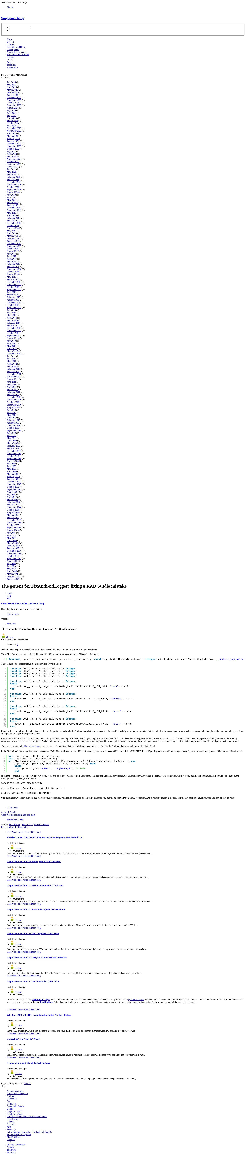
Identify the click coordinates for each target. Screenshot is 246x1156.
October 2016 (13, 271)
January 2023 (13, 141)
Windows (11, 1152)
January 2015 (13, 300)
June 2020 (11, 197)
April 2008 (12, 471)
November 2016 (14, 269)
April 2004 (12, 571)
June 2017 (11, 256)
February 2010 (13, 420)
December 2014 (14, 302)
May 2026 (11, 85)
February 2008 (13, 476)
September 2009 (14, 430)
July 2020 (11, 195)
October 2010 (13, 402)
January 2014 (13, 325)
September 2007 (14, 489)
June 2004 (11, 566)
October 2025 (13, 102)
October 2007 (13, 487)
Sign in (10, 7)
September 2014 (14, 307)
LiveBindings (46, 1002)
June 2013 (11, 343)
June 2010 (11, 412)
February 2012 (13, 369)
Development (13, 49)
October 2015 (13, 287)
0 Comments (12, 807)
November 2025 (14, 100)
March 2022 (12, 156)
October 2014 (13, 305)
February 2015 (13, 297)
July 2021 (11, 169)
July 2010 (11, 410)
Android (5, 812)
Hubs (9, 39)
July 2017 (11, 254)
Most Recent (14, 824)
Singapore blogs (12, 18)
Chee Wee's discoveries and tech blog (22, 603)
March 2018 (12, 236)
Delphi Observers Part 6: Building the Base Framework (34, 861)
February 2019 (13, 218)
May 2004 (11, 568)
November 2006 (14, 507)
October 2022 (13, 149)
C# (8, 1101)
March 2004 (12, 574)
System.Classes (136, 1000)
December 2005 (14, 520)
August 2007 (13, 492)
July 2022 (11, 151)
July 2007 (11, 494)
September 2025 (14, 105)
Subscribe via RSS (15, 819)
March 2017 (12, 261)
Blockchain (12, 1098)
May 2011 (11, 384)
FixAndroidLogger (32, 746)
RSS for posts (13, 614)
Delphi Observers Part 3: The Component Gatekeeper (33, 933)
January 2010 (13, 423)
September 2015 (14, 289)
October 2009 (13, 428)
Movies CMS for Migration (19, 1134)
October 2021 (13, 161)
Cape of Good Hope (16, 47)
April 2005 (12, 540)
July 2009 (11, 433)
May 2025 (11, 115)
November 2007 (14, 484)
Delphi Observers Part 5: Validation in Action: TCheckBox (35, 885)
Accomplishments (15, 1091)
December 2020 (14, 182)
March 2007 (12, 499)
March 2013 (12, 351)
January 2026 (13, 95)
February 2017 (13, 264)
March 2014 (12, 320)
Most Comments (41, 824)
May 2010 (11, 415)
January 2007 (13, 504)
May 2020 (11, 200)
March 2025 (12, 120)
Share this (11, 623)
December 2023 (14, 128)
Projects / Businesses (16, 1144)
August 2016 (13, 274)
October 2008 (13, 456)
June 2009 (11, 435)
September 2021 (14, 164)
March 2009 (12, 443)
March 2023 (12, 136)
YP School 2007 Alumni (18, 54)
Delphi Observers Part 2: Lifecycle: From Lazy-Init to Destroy (37, 957)
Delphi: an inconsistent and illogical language (28, 1063)
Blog (9, 595)
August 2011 (12, 379)
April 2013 (12, 348)
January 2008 (13, 479)
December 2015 (14, 282)
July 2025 (11, 110)
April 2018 (12, 233)
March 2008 (12, 474)
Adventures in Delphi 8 (17, 1093)
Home (9, 593)
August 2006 (13, 512)
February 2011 (13, 392)
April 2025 (12, 118)
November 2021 (14, 159)
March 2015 (12, 294)
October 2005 (13, 525)
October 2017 (13, 248)
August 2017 (13, 251)
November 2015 (14, 284)
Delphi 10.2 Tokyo (41, 999)
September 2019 (14, 210)
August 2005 (13, 530)
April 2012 (12, 364)
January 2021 (13, 179)
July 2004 (11, 563)
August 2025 (13, 108)
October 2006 (13, 510)
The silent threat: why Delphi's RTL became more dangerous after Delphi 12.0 (44, 837)
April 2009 (12, 440)
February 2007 (13, 502)
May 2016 (11, 277)
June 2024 (11, 125)
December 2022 (14, 143)
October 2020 (13, 187)
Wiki (9, 598)
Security (10, 1147)
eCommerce (12, 67)
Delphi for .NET (14, 1111)
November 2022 (14, 146)
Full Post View (21, 827)
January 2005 (13, 548)
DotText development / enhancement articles (27, 1116)
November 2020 (14, 184)
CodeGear (11, 1104)
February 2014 (13, 323)
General (10, 1121)
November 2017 (14, 246)
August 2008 (13, 461)
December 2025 (14, 97)
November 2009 (14, 425)
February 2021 (13, 177)
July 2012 (11, 356)
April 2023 (12, 133)
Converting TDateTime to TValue (23, 1039)
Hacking (11, 1124)
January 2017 (13, 266)
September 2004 (14, 558)
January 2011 (13, 394)
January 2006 (13, 517)
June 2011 (11, 382)
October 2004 (13, 556)
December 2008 (14, 451)
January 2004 (13, 579)
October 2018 (13, 225)
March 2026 (12, 90)
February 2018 (13, 238)
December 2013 (14, 328)
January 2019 (13, 220)
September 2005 (14, 528)
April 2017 (12, 259)
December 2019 (14, 207)
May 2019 (11, 213)
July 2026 (11, 82)
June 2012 (11, 358)
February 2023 (13, 138)
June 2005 (11, 535)
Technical (11, 65)
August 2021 (13, 166)
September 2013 (14, 335)
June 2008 (11, 466)
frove (9, 59)
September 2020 (14, 189)
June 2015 (11, 292)
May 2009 (11, 438)
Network (11, 1139)
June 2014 (11, 312)
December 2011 (14, 374)
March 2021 (12, 174)
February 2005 (13, 545)
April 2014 (12, 318)
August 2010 (13, 407)
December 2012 (14, 353)
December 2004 (14, 551)
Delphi (13, 812)
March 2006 (12, 515)
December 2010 (14, 397)
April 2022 (12, 154)
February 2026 (13, 92)
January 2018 (13, 241)
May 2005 (11, 538)
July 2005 (11, 533)
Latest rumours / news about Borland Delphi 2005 (29, 1132)
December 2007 (14, 481)
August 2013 (13, 338)
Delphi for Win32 (15, 1114)
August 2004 (13, 561)
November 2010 (14, 399)
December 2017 (14, 243)
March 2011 (12, 389)
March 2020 (12, 202)
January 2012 (13, 371)
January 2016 (13, 279)
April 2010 (12, 417)
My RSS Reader (14, 1137)
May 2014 (11, 315)
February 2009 (13, 446)
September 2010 (14, 405)
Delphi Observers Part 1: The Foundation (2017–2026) (33, 981)
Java (9, 1127)
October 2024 (13, 123)
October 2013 (13, 333)
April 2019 (12, 215)
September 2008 (14, 458)
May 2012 (11, 361)
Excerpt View (7, 827)
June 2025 (11, 113)
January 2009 (13, 448)
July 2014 (11, 310)
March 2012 (12, 366)
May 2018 (11, 230)
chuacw (10, 44)
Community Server (15, 1106)
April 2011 (12, 387)
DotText (10, 42)
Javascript (11, 1129)
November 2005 (14, 522)
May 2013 (11, 346)
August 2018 (13, 228)
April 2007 (12, 497)
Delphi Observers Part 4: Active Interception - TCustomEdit (36, 909)
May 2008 (11, 469)
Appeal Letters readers (17, 52)
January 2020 (13, 205)
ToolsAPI (11, 1150)
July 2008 (11, 463)
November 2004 (14, 553)
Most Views (27, 824)
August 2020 (13, 192)
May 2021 (11, 172)
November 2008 (14, 453)
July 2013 (11, 341)
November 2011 (14, 376)
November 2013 (14, 330)
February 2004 (13, 576)
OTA (9, 1142)
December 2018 (14, 223)
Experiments (12, 1119)
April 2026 (12, 87)
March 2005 (12, 543)
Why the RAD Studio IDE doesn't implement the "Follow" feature (39, 1015)
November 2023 (14, 131)
